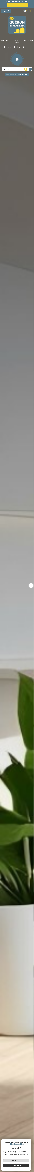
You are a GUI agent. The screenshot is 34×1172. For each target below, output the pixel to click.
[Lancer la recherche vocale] (17, 59)
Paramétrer (16, 1160)
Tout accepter (16, 1165)
